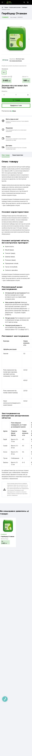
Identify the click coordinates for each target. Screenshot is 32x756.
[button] (3, 39)
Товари (6, 7)
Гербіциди (24, 7)
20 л (4, 72)
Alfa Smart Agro (20, 59)
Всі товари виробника (16, 60)
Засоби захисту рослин (15, 7)
